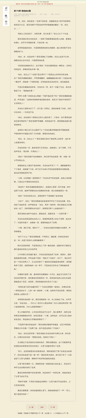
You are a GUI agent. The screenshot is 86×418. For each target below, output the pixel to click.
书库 (6, 16)
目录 (6, 23)
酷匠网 (18, 4)
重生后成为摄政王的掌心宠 (28, 4)
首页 (6, 9)
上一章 (31, 407)
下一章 (52, 407)
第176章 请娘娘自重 (47, 4)
